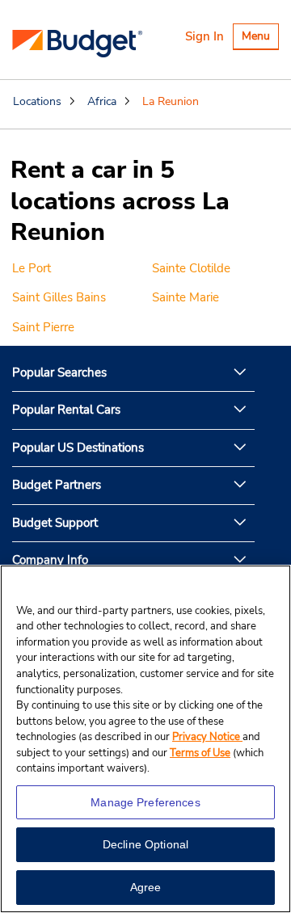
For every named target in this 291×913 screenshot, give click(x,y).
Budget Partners (56, 485)
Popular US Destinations (78, 448)
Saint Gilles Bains (59, 297)
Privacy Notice (207, 737)
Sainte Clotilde (191, 268)
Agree (146, 887)
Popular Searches (59, 372)
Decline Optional (145, 844)
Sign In (204, 36)
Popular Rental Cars (66, 410)
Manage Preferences (145, 802)
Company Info (50, 560)
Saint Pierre (43, 327)
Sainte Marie (185, 297)
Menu (260, 38)
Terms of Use (200, 753)
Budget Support (55, 523)
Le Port (31, 268)
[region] (145, 739)
